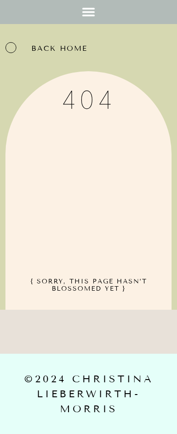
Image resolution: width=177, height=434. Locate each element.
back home (59, 48)
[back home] (10, 47)
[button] (89, 12)
